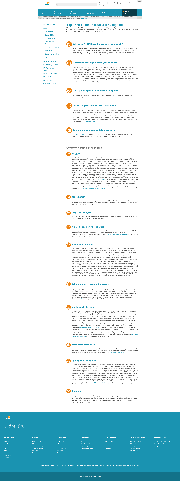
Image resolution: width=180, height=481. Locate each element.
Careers (6, 450)
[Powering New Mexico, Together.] (47, 4)
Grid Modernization (49, 84)
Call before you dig (135, 448)
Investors (6, 448)
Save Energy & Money (50, 65)
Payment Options (49, 25)
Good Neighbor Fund (86, 444)
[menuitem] (44, 12)
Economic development (87, 448)
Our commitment (109, 441)
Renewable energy (110, 448)
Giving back (84, 441)
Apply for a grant (85, 446)
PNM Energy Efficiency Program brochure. (93, 188)
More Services (48, 80)
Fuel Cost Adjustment (52, 47)
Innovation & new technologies (162, 441)
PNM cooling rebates (100, 179)
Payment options (36, 441)
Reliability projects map (136, 441)
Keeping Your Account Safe (49, 43)
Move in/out (35, 450)
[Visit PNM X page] (14, 426)
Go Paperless (49, 32)
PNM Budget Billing (89, 121)
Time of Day (49, 51)
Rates (47, 57)
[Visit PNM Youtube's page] (19, 426)
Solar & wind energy (37, 448)
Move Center (47, 77)
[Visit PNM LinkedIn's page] (23, 426)
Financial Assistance (50, 61)
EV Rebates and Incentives (48, 69)
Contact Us (6, 441)
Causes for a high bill (52, 54)
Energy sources (109, 446)
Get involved (108, 444)
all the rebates (79, 299)
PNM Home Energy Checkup (87, 185)
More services (35, 453)
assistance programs (104, 97)
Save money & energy (38, 446)
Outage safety (133, 444)
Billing (45, 28)
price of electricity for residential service (118, 234)
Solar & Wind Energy (50, 73)
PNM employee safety (135, 446)
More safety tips (134, 450)
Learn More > (85, 18)
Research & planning (159, 444)
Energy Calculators (81, 134)
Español (139, 1)
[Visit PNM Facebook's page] (6, 426)
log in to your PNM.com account (118, 352)
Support (6, 453)
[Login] (100, 5)
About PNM (6, 444)
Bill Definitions (50, 38)
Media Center (7, 446)
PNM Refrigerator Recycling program (89, 327)
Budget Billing (49, 35)
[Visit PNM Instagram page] (10, 426)
